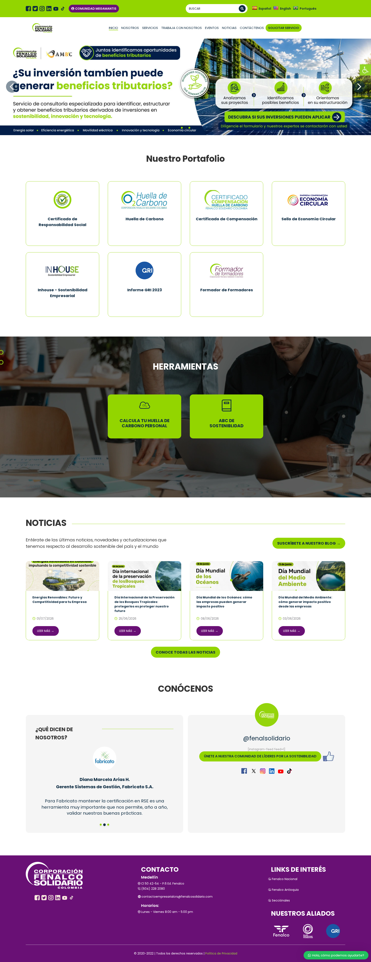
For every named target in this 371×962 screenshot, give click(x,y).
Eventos (212, 28)
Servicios (150, 28)
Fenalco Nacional (284, 879)
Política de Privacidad (221, 953)
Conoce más (62, 235)
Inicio (113, 28)
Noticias (229, 28)
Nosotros (130, 28)
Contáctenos (252, 28)
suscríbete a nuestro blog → (309, 543)
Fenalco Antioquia (285, 890)
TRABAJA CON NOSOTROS (181, 28)
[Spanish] (254, 8)
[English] (275, 8)
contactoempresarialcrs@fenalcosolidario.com (177, 896)
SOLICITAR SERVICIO (283, 28)
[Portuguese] (295, 8)
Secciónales (281, 900)
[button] (365, 70)
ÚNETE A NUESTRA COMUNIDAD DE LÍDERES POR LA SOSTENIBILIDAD (260, 756)
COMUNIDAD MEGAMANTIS (95, 8)
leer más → (45, 631)
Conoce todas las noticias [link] (185, 652)
